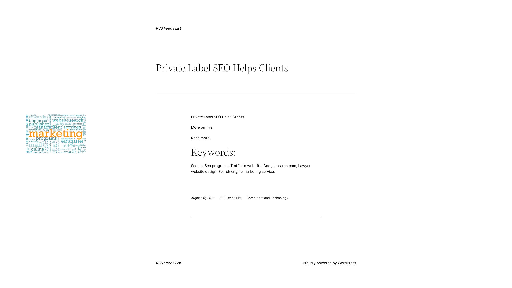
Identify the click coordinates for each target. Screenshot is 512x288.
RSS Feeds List (168, 28)
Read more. (200, 138)
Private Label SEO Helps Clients (217, 117)
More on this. (202, 127)
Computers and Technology (267, 198)
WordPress (347, 263)
